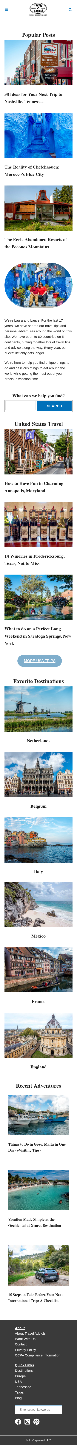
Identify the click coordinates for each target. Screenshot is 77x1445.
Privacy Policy (25, 1350)
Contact (21, 1344)
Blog (18, 1398)
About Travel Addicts (30, 1333)
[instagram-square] (28, 1422)
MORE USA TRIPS (40, 661)
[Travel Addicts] (38, 10)
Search (54, 406)
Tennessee (23, 1387)
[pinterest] (37, 1422)
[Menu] (6, 10)
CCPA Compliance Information (37, 1355)
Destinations (24, 1370)
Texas (19, 1392)
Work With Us (25, 1339)
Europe (20, 1376)
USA (18, 1381)
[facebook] (19, 1422)
